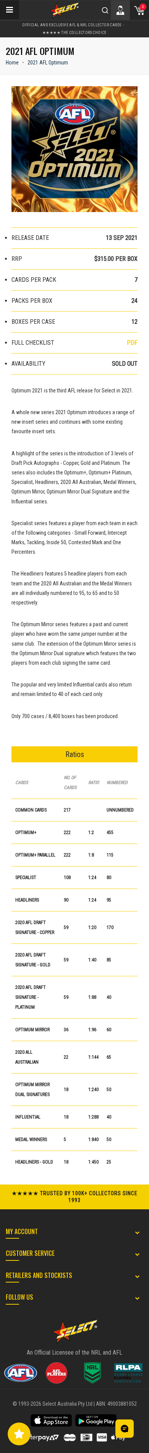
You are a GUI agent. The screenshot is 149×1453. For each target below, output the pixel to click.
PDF (132, 342)
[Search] (105, 10)
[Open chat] (124, 1428)
